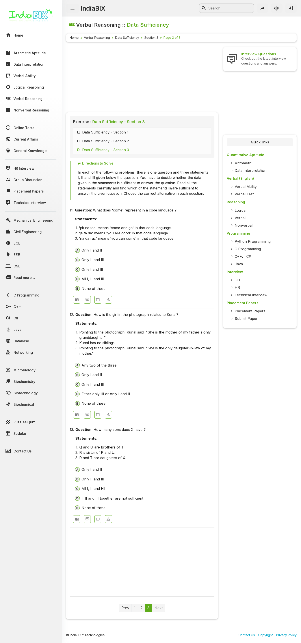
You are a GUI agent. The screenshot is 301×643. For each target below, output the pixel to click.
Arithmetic (243, 163)
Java (239, 264)
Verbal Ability (246, 186)
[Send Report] (108, 300)
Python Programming (253, 241)
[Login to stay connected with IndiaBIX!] (291, 8)
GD (237, 280)
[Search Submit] (203, 8)
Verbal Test (244, 194)
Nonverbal (244, 225)
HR (237, 287)
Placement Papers (250, 311)
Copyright (265, 635)
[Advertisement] (142, 78)
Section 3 (151, 37)
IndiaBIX (93, 8)
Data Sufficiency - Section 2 (105, 141)
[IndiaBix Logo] (31, 17)
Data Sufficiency (127, 37)
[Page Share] (262, 8)
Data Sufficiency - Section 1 (105, 132)
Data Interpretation (250, 170)
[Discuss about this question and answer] (87, 300)
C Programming (248, 249)
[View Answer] (76, 300)
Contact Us (246, 635)
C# (248, 256)
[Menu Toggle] (72, 8)
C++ (238, 256)
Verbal (240, 218)
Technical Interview (251, 295)
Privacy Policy (286, 635)
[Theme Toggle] (276, 8)
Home (74, 37)
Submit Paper (246, 318)
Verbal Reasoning (97, 37)
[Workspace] (97, 300)
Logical (240, 210)
